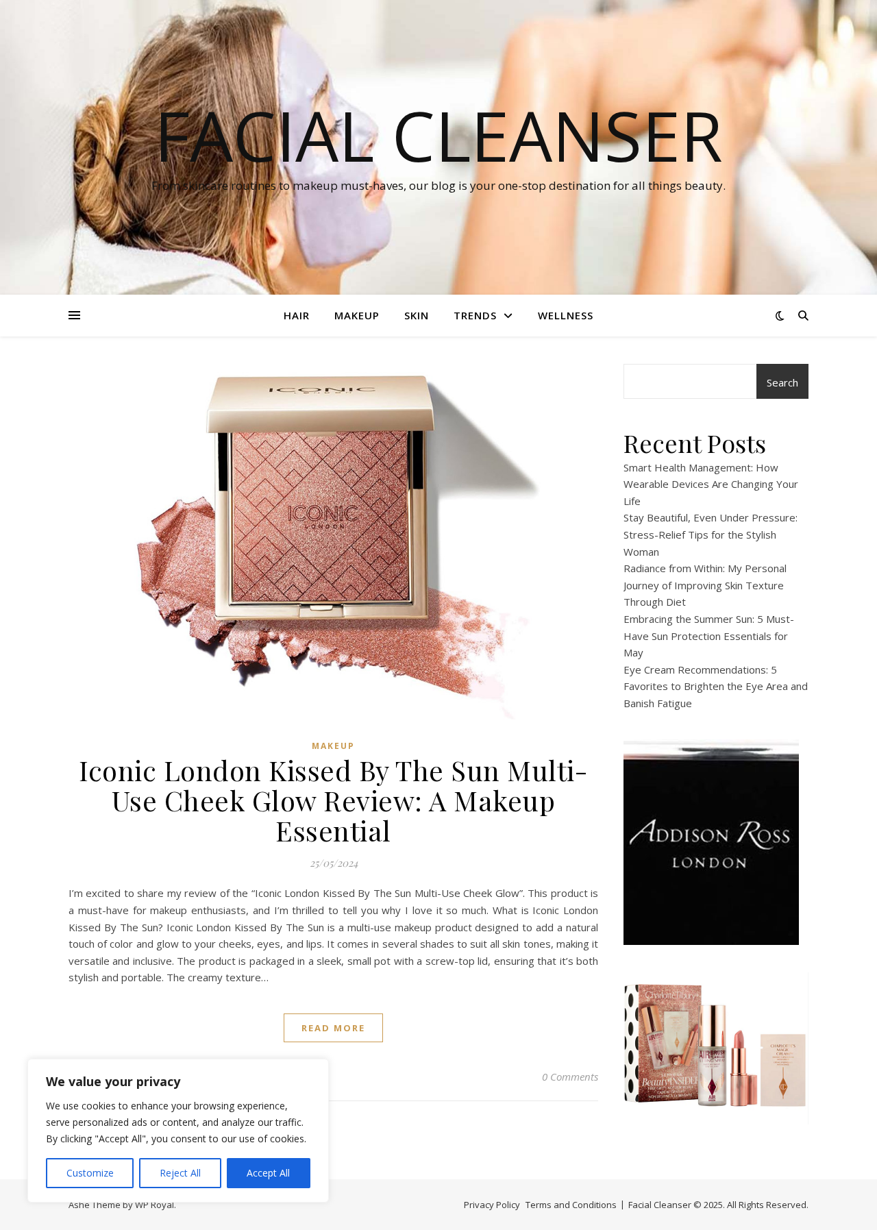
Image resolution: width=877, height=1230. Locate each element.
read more (333, 1028)
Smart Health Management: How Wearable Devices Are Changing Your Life (710, 484)
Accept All (268, 1172)
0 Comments (570, 1076)
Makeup (357, 315)
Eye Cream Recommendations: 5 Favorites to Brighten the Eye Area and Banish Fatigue (715, 686)
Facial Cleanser (438, 135)
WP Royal (154, 1204)
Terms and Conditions (571, 1204)
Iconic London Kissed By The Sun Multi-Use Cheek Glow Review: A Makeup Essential (333, 800)
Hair (297, 315)
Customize (90, 1172)
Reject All (180, 1172)
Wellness (565, 315)
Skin (416, 315)
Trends (475, 315)
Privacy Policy (492, 1204)
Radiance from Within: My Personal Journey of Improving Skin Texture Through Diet (705, 584)
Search (782, 382)
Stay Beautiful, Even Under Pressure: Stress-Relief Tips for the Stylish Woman (710, 534)
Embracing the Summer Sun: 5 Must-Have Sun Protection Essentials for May (708, 635)
